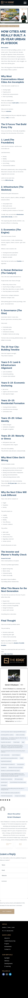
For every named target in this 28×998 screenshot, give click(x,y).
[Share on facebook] (0, 800)
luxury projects (20, 764)
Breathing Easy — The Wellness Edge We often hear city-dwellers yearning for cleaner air (13, 738)
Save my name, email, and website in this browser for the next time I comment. (12, 904)
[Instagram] (7, 974)
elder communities (5, 755)
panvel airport (4, 782)
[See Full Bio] (22, 721)
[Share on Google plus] (7, 800)
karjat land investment (6, 761)
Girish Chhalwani (16, 755)
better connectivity (20, 734)
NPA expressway (18, 779)
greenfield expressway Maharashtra (9, 758)
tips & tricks (14, 26)
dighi (23, 742)
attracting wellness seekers (7, 734)
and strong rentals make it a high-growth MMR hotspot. (13, 731)
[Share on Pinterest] (9, 800)
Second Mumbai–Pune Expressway (18, 782)
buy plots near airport (6, 742)
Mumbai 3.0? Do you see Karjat (15, 767)
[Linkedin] (10, 974)
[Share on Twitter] (3, 800)
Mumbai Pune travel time (6, 779)
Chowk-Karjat (16, 742)
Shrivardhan (4, 785)
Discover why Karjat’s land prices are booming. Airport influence (13, 751)
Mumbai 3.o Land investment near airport (10, 770)
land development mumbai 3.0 (8, 764)
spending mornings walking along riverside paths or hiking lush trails (12, 789)
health (21, 758)
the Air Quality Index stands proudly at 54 (10, 792)
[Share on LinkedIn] (5, 800)
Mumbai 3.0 (4, 26)
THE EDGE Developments (6, 795)
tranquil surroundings (20, 795)
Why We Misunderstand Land (6, 844)
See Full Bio (17, 721)
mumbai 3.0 (3, 767)
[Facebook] (3, 974)
